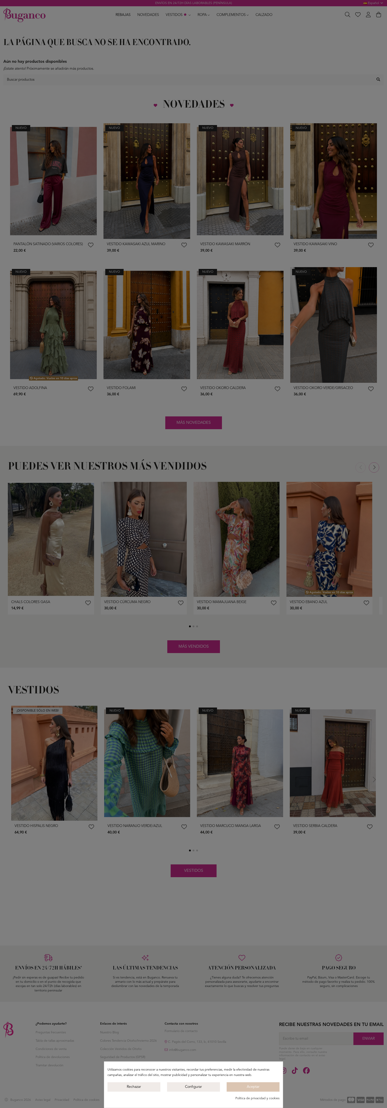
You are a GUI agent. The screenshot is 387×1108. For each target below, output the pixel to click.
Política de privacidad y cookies (257, 1098)
